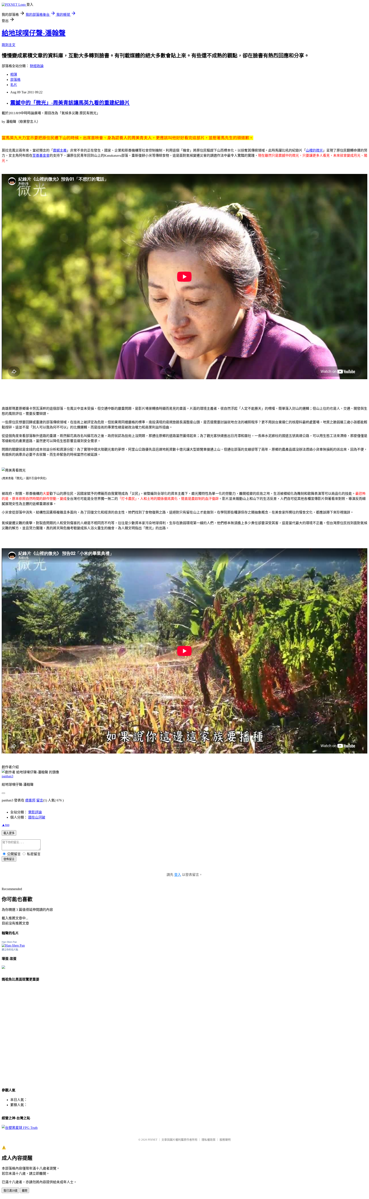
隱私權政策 (208, 1139)
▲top (5, 825)
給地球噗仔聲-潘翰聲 (34, 33)
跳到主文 (8, 45)
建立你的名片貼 (10, 949)
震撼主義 (60, 150)
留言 (39, 800)
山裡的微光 (314, 150)
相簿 (13, 74)
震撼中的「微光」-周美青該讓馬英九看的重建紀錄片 (70, 103)
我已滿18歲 (10, 1190)
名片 (13, 85)
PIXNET (152, 1139)
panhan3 (7, 776)
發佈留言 (9, 859)
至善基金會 (41, 155)
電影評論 (35, 812)
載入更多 (9, 833)
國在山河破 (36, 817)
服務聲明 (225, 1139)
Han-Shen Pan (9, 942)
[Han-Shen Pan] (13, 945)
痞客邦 (30, 800)
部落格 (15, 79)
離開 (24, 1190)
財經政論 (37, 66)
